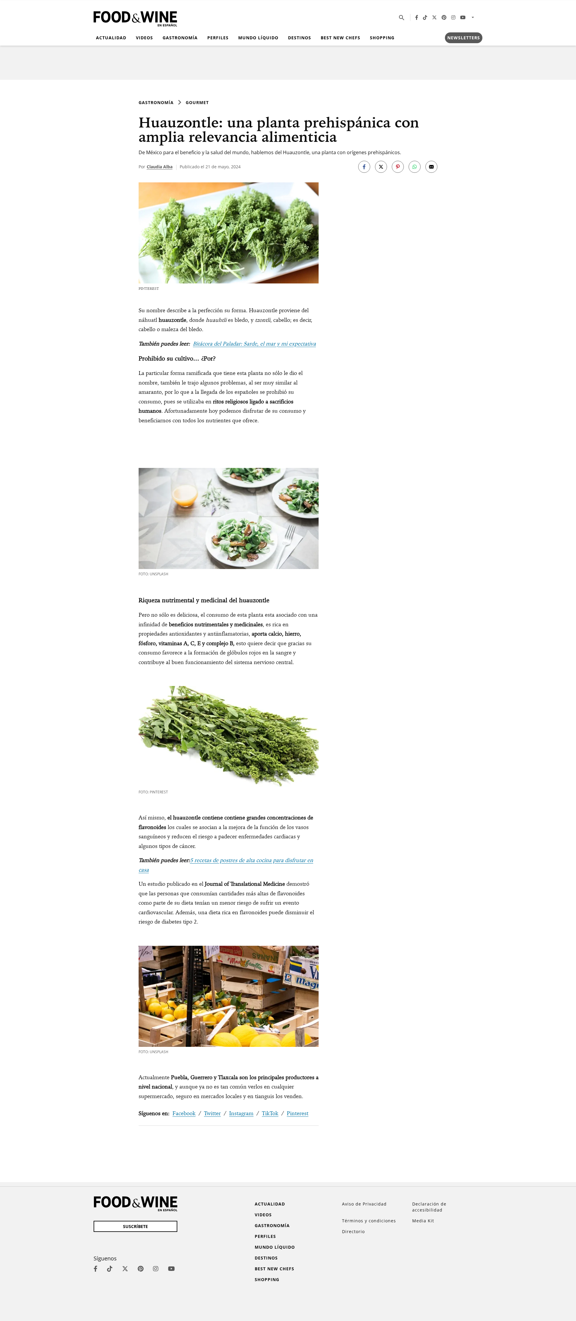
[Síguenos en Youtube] (463, 17)
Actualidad (111, 37)
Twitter (212, 1113)
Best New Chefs (340, 37)
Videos (144, 37)
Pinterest (297, 1113)
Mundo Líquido (258, 37)
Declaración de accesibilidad (429, 1207)
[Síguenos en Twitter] (434, 17)
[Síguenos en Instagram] (453, 17)
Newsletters (463, 37)
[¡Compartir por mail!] (431, 167)
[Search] (401, 17)
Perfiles (218, 37)
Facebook (184, 1113)
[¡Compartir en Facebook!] (364, 167)
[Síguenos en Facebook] (416, 17)
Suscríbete (135, 1226)
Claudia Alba (159, 166)
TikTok (270, 1113)
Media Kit (423, 1221)
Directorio (353, 1231)
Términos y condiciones (369, 1221)
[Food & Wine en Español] (135, 17)
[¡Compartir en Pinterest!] (398, 167)
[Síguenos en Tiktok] (425, 17)
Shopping (382, 37)
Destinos (299, 37)
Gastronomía (180, 37)
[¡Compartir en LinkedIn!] (415, 167)
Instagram (241, 1113)
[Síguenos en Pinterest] (444, 17)
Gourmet (197, 102)
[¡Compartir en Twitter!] (381, 167)
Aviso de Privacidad (364, 1204)
